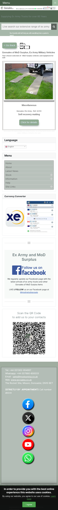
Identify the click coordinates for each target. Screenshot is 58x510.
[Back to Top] (53, 505)
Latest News (12, 171)
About (9, 167)
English (10, 147)
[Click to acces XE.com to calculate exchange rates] (29, 217)
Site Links (10, 186)
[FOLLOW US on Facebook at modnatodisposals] (43, 8)
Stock (8, 175)
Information (11, 178)
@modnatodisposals (29, 292)
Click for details (29, 122)
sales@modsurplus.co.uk (25, 376)
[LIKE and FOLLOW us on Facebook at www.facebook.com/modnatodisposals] (28, 404)
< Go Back (9, 45)
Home (9, 163)
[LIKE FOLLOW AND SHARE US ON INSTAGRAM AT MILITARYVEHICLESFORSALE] (52, 7)
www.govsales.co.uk (21, 379)
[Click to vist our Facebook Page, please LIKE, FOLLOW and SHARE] (29, 270)
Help (8, 182)
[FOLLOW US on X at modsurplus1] (54, 8)
